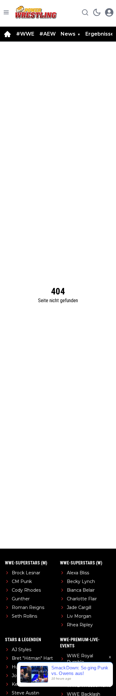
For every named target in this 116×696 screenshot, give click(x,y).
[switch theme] (96, 12)
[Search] (85, 12)
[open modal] (109, 12)
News (68, 34)
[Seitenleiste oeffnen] (6, 12)
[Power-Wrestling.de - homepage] (37, 12)
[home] (7, 34)
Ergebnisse (99, 34)
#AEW (47, 34)
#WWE (25, 34)
